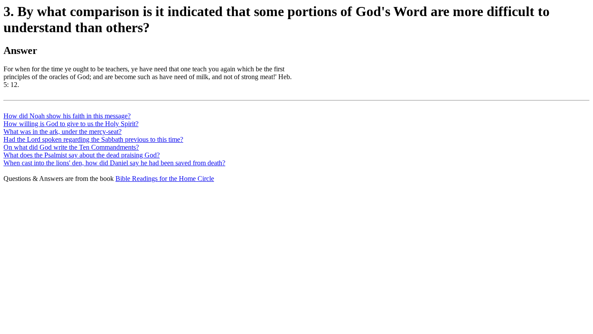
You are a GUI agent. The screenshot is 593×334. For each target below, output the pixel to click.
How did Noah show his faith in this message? (67, 116)
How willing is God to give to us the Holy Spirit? (70, 123)
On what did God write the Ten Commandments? (71, 147)
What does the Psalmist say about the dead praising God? (81, 155)
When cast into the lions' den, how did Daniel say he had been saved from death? (114, 163)
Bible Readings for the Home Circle (164, 178)
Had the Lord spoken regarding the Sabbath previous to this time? (93, 139)
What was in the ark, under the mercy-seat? (62, 131)
